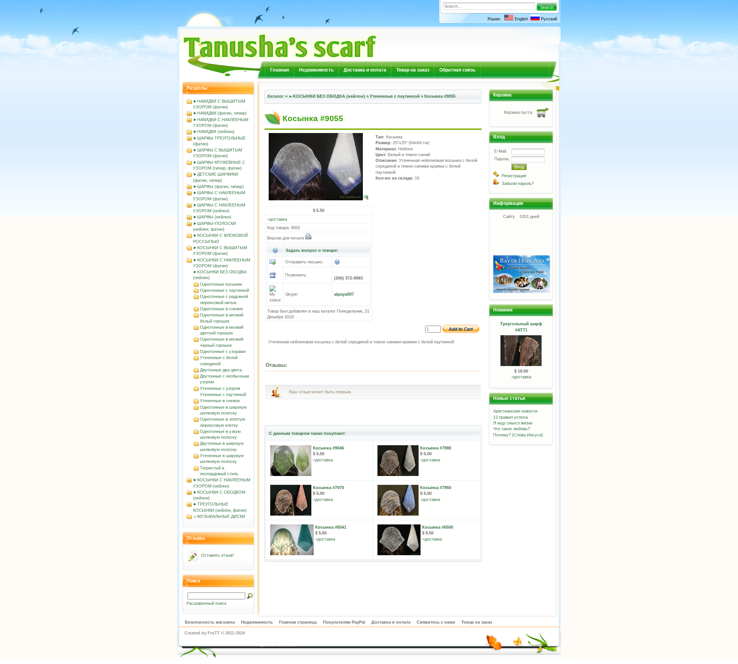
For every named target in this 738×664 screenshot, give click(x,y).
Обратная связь (457, 70)
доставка (278, 219)
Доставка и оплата (365, 70)
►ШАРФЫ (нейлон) (212, 217)
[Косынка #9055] (319, 198)
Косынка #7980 (435, 448)
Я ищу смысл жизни (512, 423)
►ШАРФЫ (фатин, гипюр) (218, 186)
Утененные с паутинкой (223, 394)
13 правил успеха (510, 417)
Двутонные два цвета (221, 370)
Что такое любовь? (511, 428)
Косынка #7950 (435, 487)
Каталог (276, 96)
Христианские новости (515, 411)
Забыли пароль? (518, 183)
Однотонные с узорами (223, 351)
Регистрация (514, 175)
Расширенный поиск (206, 603)
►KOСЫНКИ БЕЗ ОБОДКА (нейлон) (327, 96)
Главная (279, 70)
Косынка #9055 (439, 96)
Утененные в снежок (220, 400)
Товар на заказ (412, 70)
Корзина (502, 95)
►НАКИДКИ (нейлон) (213, 131)
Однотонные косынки (221, 284)
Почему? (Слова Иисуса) (518, 435)
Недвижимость (316, 70)
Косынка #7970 (328, 487)
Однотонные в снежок (221, 308)
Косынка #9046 (328, 448)
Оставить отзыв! (217, 555)
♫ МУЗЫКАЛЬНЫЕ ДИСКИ (219, 516)
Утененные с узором (220, 388)
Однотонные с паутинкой (224, 290)
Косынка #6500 (437, 527)
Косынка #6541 (330, 527)
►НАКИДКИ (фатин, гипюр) (220, 113)
